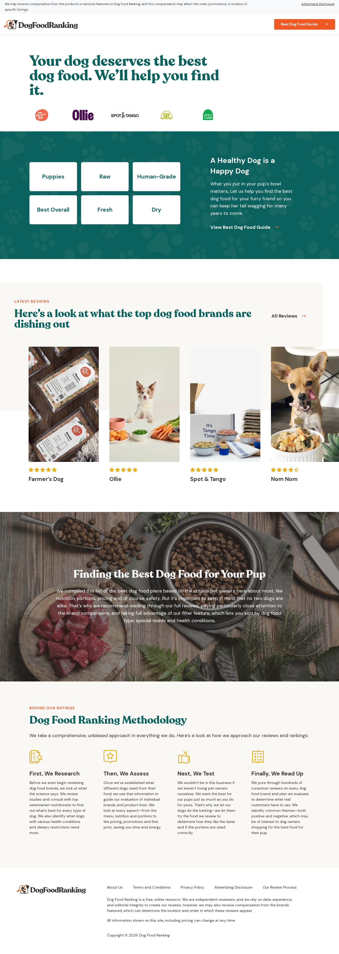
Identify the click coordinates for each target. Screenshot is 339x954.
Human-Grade (156, 176)
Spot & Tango (208, 479)
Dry (156, 209)
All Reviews (284, 316)
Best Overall (53, 209)
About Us (115, 887)
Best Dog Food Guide (299, 24)
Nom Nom (284, 479)
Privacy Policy (192, 887)
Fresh (105, 209)
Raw (104, 176)
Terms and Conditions (152, 887)
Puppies (53, 176)
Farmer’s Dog (46, 479)
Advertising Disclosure (317, 4)
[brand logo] (42, 115)
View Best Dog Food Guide (240, 227)
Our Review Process (280, 887)
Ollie (115, 479)
